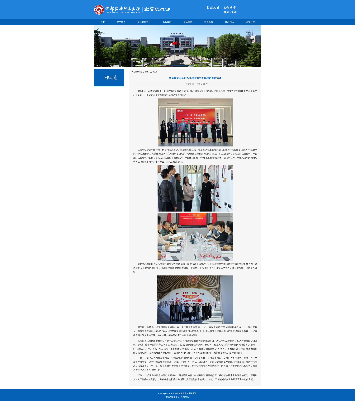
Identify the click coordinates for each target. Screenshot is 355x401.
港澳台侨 (208, 22)
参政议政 (167, 22)
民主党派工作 (144, 22)
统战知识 (250, 22)
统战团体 (229, 22)
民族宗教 (187, 22)
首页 (102, 22)
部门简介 (121, 22)
